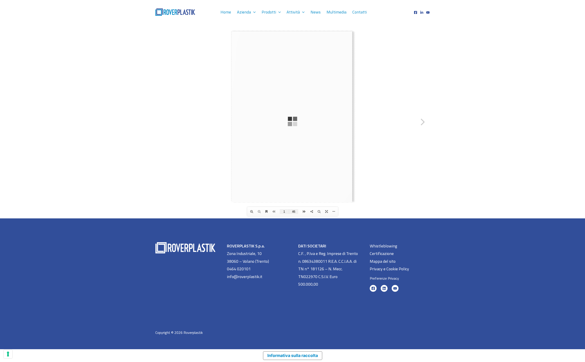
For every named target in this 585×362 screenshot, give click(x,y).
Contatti (359, 12)
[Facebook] (415, 12)
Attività (293, 12)
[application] (253, 12)
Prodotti (269, 12)
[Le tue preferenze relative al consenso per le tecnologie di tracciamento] (8, 354)
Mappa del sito (383, 261)
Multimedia (336, 12)
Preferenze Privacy (384, 278)
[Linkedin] (421, 12)
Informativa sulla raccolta (292, 355)
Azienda (244, 12)
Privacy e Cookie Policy (389, 269)
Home (226, 12)
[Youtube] (428, 12)
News (316, 12)
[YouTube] (395, 288)
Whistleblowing (383, 246)
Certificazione (382, 253)
